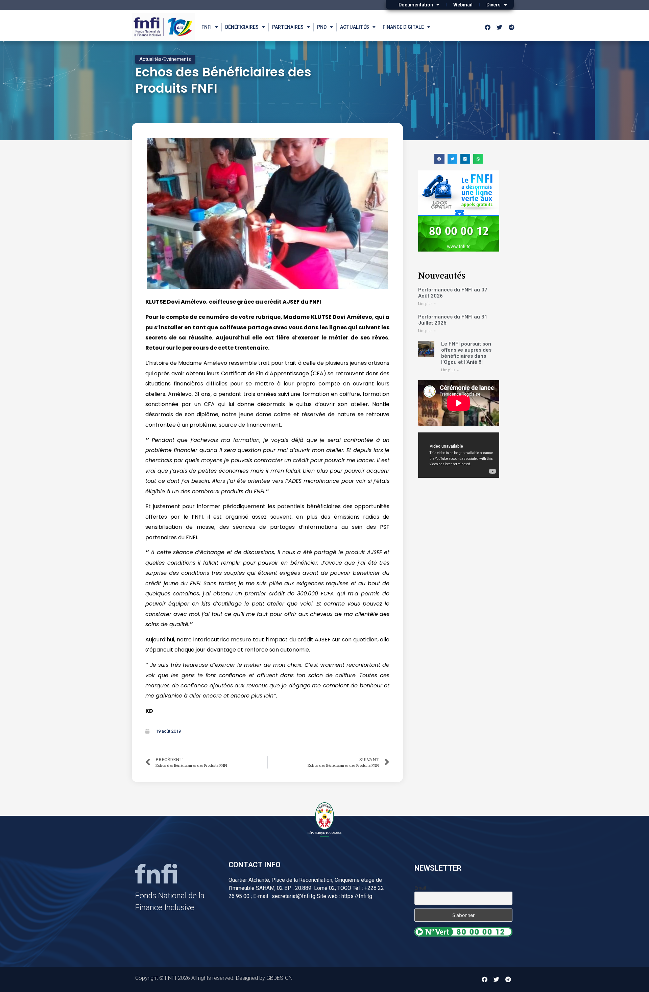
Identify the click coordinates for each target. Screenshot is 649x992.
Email (420, 888)
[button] (439, 159)
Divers (493, 4)
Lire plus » (427, 304)
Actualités (354, 27)
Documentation (416, 4)
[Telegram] (511, 27)
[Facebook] (488, 27)
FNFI (206, 27)
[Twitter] (499, 27)
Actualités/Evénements (165, 59)
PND (322, 27)
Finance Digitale (403, 27)
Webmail (463, 4)
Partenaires (288, 27)
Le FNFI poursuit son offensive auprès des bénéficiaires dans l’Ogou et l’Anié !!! (466, 353)
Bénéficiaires (242, 27)
